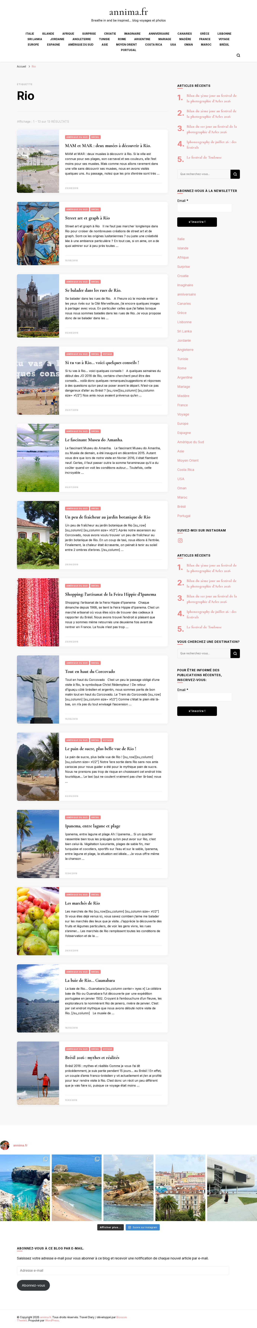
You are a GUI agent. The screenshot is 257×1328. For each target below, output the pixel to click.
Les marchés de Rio (82, 903)
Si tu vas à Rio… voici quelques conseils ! (102, 362)
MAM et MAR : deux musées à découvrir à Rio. (108, 145)
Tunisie (104, 39)
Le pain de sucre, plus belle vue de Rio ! (100, 748)
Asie (105, 44)
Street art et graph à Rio (87, 218)
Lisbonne (224, 33)
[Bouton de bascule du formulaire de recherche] (238, 55)
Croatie (110, 33)
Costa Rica (153, 44)
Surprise (89, 33)
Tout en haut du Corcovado (90, 671)
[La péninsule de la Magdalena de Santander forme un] (128, 1188)
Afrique (68, 33)
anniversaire (159, 33)
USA (173, 44)
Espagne (53, 44)
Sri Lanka (34, 39)
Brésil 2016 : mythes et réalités (92, 1057)
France (205, 39)
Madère (185, 39)
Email (182, 201)
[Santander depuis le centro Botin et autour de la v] (180, 1188)
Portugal (128, 50)
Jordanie (57, 39)
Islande (48, 33)
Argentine (142, 39)
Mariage (164, 39)
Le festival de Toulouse (204, 157)
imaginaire (132, 33)
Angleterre (81, 39)
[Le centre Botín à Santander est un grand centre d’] (232, 1188)
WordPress (52, 1320)
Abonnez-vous (33, 1285)
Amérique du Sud (81, 44)
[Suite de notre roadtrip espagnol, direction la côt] (77, 1188)
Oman (188, 44)
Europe (33, 44)
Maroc (206, 44)
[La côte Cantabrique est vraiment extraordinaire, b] (25, 1188)
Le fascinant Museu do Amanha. (94, 440)
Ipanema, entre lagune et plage (92, 826)
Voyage (224, 39)
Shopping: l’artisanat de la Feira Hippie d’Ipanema (110, 594)
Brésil (224, 44)
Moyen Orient (126, 44)
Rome (122, 39)
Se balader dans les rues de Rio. (93, 290)
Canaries (184, 33)
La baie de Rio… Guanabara (90, 980)
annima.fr (128, 11)
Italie (30, 33)
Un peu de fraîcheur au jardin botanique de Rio (107, 517)
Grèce (204, 33)
